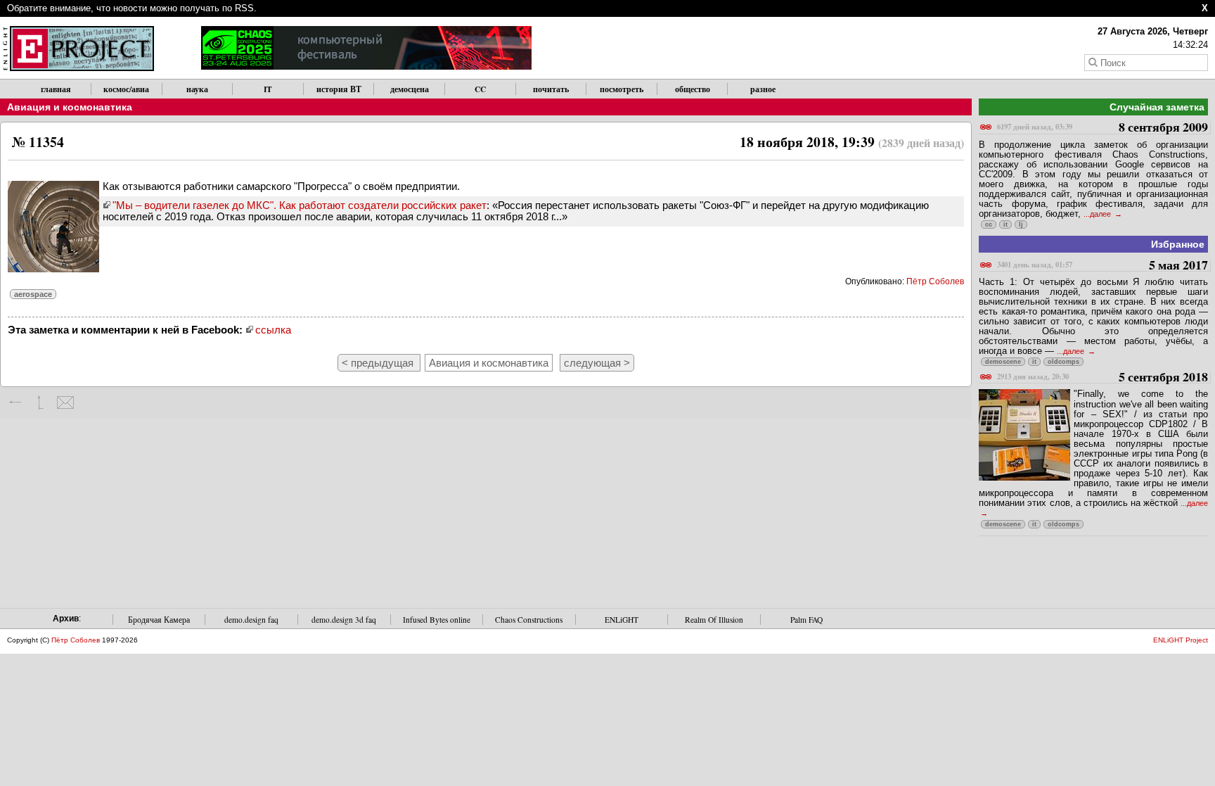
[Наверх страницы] (40, 402)
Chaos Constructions (528, 619)
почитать (551, 89)
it (1005, 224)
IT (268, 89)
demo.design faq (251, 619)
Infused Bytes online (436, 619)
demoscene (1003, 361)
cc (988, 224)
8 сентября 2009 (1102, 128)
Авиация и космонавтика (69, 107)
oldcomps (1063, 361)
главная (56, 89)
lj (1021, 224)
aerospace (33, 294)
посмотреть (621, 89)
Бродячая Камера (159, 619)
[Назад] (16, 402)
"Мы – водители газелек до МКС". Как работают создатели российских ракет (299, 205)
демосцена (409, 89)
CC (480, 89)
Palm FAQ (806, 619)
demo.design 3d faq (343, 619)
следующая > (597, 363)
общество (692, 89)
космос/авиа (126, 89)
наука (197, 89)
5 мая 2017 (1102, 266)
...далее (1098, 214)
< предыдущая (379, 363)
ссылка (273, 330)
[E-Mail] (65, 402)
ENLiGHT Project (1180, 640)
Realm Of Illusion (714, 619)
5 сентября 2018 (1102, 378)
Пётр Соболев (935, 281)
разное (763, 89)
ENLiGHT (621, 619)
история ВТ (338, 89)
